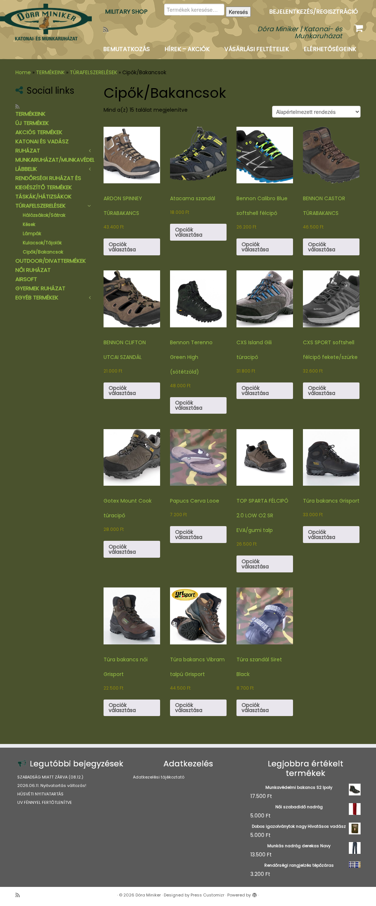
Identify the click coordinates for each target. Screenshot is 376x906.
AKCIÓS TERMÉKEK (38, 132)
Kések (29, 224)
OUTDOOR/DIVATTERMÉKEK (50, 261)
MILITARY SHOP (126, 11)
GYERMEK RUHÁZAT (40, 288)
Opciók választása (122, 247)
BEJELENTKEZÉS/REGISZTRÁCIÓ (313, 11)
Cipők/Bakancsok (43, 252)
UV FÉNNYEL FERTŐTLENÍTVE (44, 802)
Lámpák (32, 233)
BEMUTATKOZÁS (126, 49)
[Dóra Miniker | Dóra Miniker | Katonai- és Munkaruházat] (44, 22)
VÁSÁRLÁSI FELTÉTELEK (256, 49)
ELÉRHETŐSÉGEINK (330, 49)
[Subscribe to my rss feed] (108, 29)
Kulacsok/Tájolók (42, 243)
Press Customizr (207, 895)
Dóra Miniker (148, 895)
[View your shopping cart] (359, 26)
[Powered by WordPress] (254, 893)
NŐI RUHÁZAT (33, 270)
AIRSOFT (26, 279)
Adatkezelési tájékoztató (158, 777)
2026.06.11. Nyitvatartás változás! (51, 785)
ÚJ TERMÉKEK (32, 123)
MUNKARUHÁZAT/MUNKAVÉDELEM (58, 159)
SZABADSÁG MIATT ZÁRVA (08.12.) (50, 777)
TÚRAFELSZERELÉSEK (93, 72)
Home (23, 72)
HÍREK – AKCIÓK (187, 49)
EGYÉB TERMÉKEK (36, 297)
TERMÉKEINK (50, 72)
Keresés (238, 11)
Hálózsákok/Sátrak (44, 215)
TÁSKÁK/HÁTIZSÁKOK (43, 196)
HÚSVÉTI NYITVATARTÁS (40, 794)
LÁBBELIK (26, 169)
